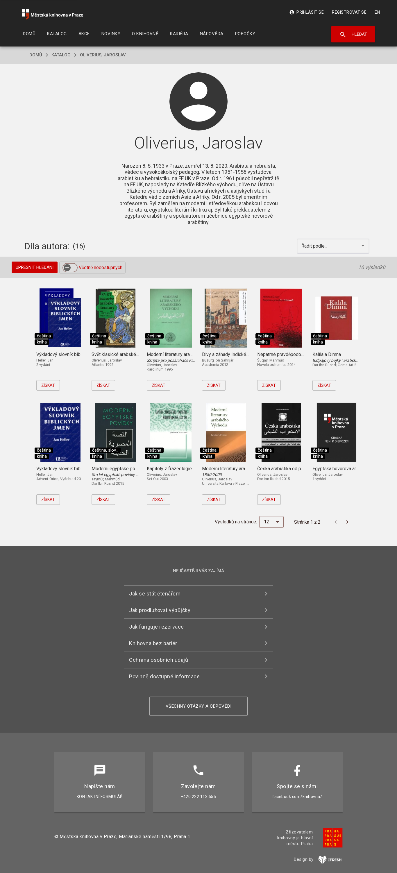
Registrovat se (349, 12)
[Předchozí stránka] (335, 522)
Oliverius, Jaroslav (103, 55)
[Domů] (52, 14)
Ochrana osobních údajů (158, 660)
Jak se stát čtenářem (154, 594)
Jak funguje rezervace (156, 627)
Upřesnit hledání (34, 267)
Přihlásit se (306, 12)
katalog (61, 55)
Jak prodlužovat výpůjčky (159, 610)
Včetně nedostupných (100, 267)
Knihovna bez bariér (153, 643)
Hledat (353, 34)
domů (35, 55)
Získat (48, 385)
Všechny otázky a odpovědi (199, 706)
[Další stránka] (347, 522)
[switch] (70, 267)
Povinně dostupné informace (164, 676)
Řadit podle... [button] (314, 246)
